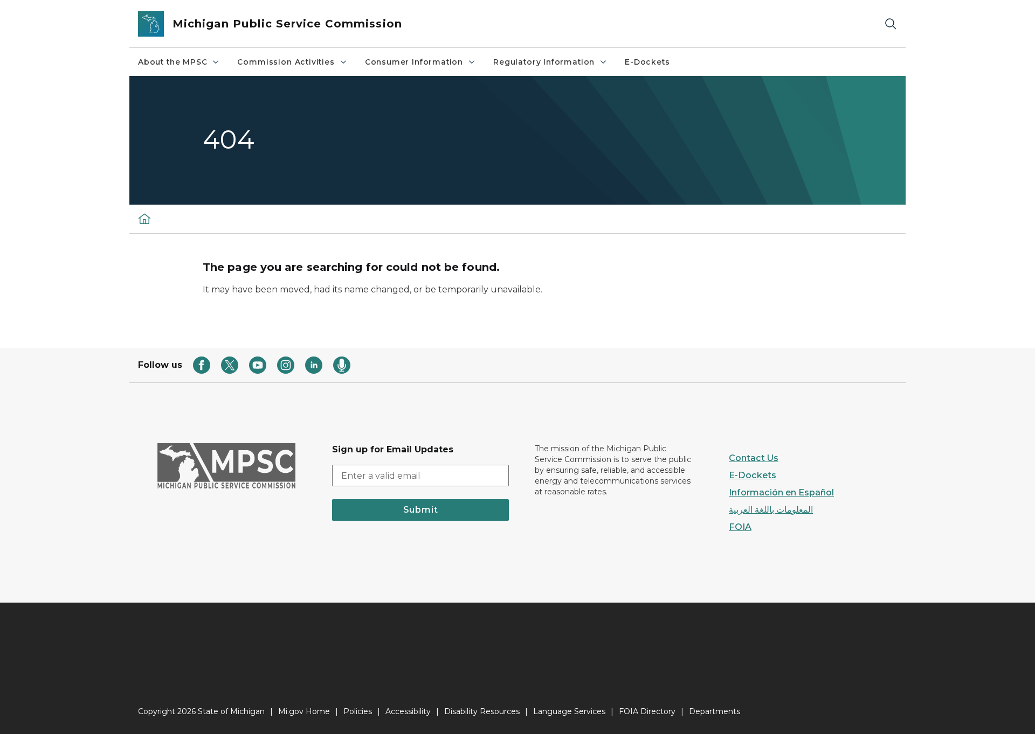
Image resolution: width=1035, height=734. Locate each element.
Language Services (569, 711)
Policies (357, 711)
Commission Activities (285, 62)
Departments (714, 711)
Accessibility (408, 711)
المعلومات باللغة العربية (771, 510)
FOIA (740, 527)
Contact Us (753, 458)
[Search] (890, 24)
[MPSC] (144, 218)
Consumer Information (414, 62)
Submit (420, 510)
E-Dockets (647, 62)
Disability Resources (482, 711)
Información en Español (781, 492)
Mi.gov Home (304, 711)
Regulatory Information (544, 62)
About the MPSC (172, 62)
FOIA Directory (647, 711)
